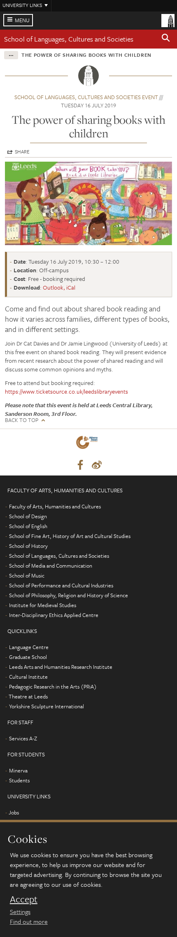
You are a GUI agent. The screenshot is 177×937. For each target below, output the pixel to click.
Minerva (18, 770)
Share (22, 151)
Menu (22, 20)
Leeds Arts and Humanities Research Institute (60, 667)
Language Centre (29, 647)
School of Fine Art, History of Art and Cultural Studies (69, 536)
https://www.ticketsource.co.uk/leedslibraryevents (66, 391)
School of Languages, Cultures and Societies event (86, 97)
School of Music (26, 575)
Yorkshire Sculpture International (46, 706)
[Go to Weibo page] (97, 465)
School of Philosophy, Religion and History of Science (68, 595)
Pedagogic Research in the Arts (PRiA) (53, 686)
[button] (166, 39)
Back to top (21, 420)
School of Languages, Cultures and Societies (68, 39)
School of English (28, 526)
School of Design (28, 516)
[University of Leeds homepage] (168, 19)
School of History (28, 546)
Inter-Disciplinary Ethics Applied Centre (53, 615)
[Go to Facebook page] (80, 465)
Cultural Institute (28, 677)
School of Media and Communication (50, 565)
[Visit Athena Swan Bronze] (88, 444)
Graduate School (28, 657)
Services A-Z (23, 738)
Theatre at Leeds (28, 696)
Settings (20, 911)
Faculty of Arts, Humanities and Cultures (55, 506)
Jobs (14, 812)
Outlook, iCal (59, 287)
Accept (23, 899)
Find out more (29, 921)
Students (19, 780)
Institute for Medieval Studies (42, 605)
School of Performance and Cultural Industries (61, 585)
